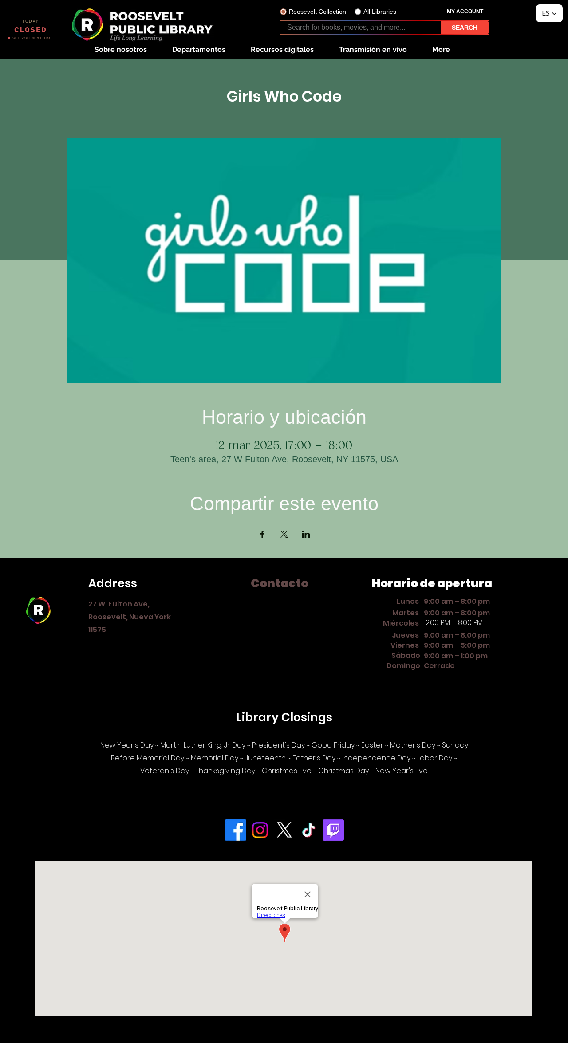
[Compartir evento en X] (284, 534)
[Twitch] (333, 830)
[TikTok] (309, 830)
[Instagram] (260, 830)
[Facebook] (235, 830)
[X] (284, 830)
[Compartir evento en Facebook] (262, 534)
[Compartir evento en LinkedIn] (306, 534)
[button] (120, 49)
